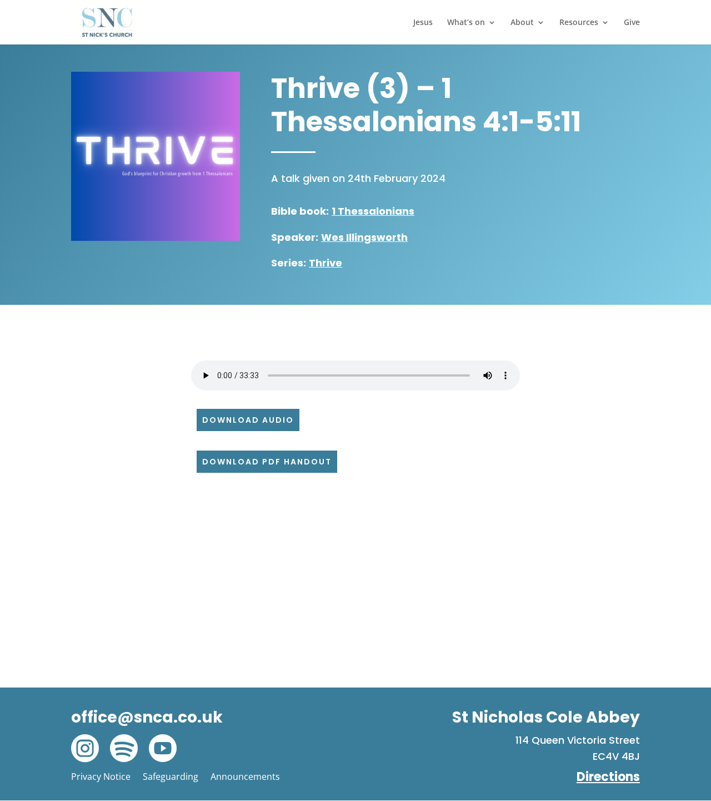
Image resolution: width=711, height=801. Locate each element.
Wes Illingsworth (364, 237)
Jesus (423, 22)
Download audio (248, 420)
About (522, 22)
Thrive (325, 263)
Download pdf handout (267, 461)
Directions (608, 776)
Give (632, 22)
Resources (578, 22)
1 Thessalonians (373, 211)
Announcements (245, 776)
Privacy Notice (101, 776)
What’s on (466, 22)
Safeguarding (170, 776)
